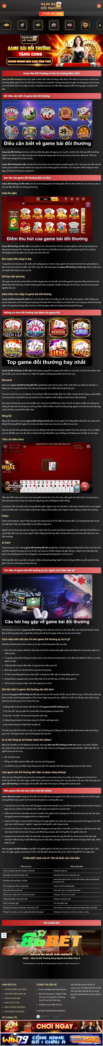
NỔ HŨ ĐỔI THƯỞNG (14, 1011)
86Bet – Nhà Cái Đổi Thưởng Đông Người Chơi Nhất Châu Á (51, 958)
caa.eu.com (75, 988)
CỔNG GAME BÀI (12, 998)
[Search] (99, 6)
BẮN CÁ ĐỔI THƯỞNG (15, 1007)
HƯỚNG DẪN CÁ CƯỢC (16, 989)
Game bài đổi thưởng (11, 79)
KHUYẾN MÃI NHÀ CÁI (15, 993)
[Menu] (4, 6)
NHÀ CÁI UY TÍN (12, 1002)
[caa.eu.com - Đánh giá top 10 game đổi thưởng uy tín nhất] (51, 6)
